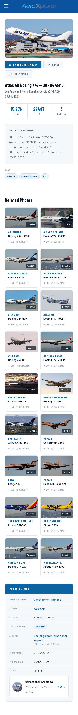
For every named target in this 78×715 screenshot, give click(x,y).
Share (53, 64)
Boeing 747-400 (29, 176)
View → (62, 686)
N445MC (41, 626)
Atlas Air (11, 176)
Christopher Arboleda (47, 599)
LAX (45, 176)
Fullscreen (18, 74)
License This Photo (23, 64)
